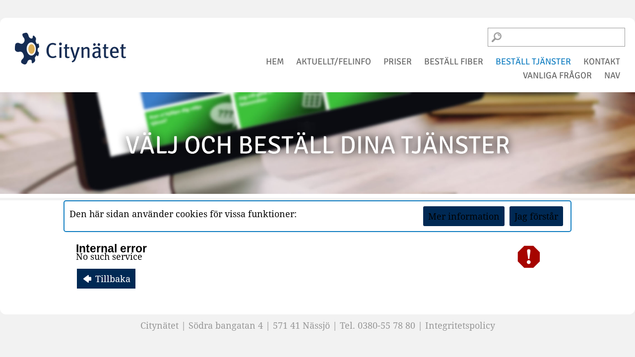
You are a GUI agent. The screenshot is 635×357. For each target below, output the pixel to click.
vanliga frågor (557, 75)
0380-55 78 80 (386, 325)
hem (275, 61)
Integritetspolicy (460, 325)
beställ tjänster (533, 61)
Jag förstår (536, 216)
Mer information (464, 216)
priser (397, 61)
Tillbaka (111, 279)
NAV (612, 75)
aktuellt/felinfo (333, 61)
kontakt (601, 61)
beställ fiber (453, 61)
